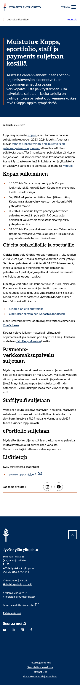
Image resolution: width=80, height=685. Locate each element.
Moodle (68, 165)
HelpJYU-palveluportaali (17, 584)
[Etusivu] (22, 7)
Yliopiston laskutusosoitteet (19, 596)
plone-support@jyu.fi (22, 474)
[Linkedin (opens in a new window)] (47, 486)
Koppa (32, 135)
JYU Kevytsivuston (28, 341)
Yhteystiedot (10, 580)
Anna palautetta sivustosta (18, 604)
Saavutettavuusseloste (40, 667)
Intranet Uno (40, 671)
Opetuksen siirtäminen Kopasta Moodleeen (37, 313)
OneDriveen (11, 325)
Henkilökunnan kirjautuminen (40, 676)
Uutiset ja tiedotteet (18, 19)
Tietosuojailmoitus (40, 662)
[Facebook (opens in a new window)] (59, 486)
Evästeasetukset (12, 613)
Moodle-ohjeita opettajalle (26, 308)
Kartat (23, 580)
